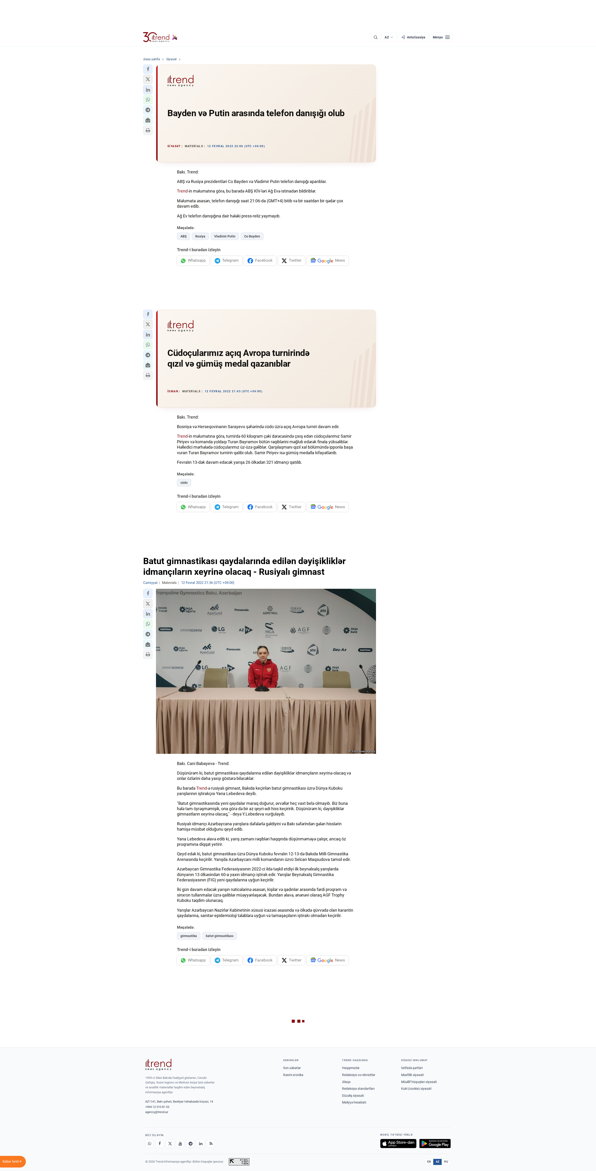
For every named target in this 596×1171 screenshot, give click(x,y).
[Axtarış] (375, 37)
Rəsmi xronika (293, 1075)
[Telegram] (190, 1143)
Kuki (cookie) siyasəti (416, 1088)
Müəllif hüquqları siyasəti (419, 1082)
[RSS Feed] (211, 1143)
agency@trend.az (156, 1112)
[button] (147, 69)
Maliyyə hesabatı (354, 1102)
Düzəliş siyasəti (353, 1095)
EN (429, 1161)
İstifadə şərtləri (412, 1068)
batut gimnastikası (220, 936)
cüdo (184, 482)
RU (446, 1161)
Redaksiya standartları (358, 1088)
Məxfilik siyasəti (412, 1075)
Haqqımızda (350, 1068)
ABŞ (183, 236)
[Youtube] (180, 1143)
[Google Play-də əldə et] (435, 1143)
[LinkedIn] (200, 1143)
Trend (182, 191)
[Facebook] (160, 1143)
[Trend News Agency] (158, 1064)
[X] (170, 1143)
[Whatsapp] (149, 1143)
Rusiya (200, 236)
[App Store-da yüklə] (398, 1143)
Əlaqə (346, 1082)
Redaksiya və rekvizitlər (358, 1075)
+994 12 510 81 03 (157, 1107)
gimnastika (188, 936)
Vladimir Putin (224, 236)
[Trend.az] (160, 37)
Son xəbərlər (292, 1068)
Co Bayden (252, 236)
